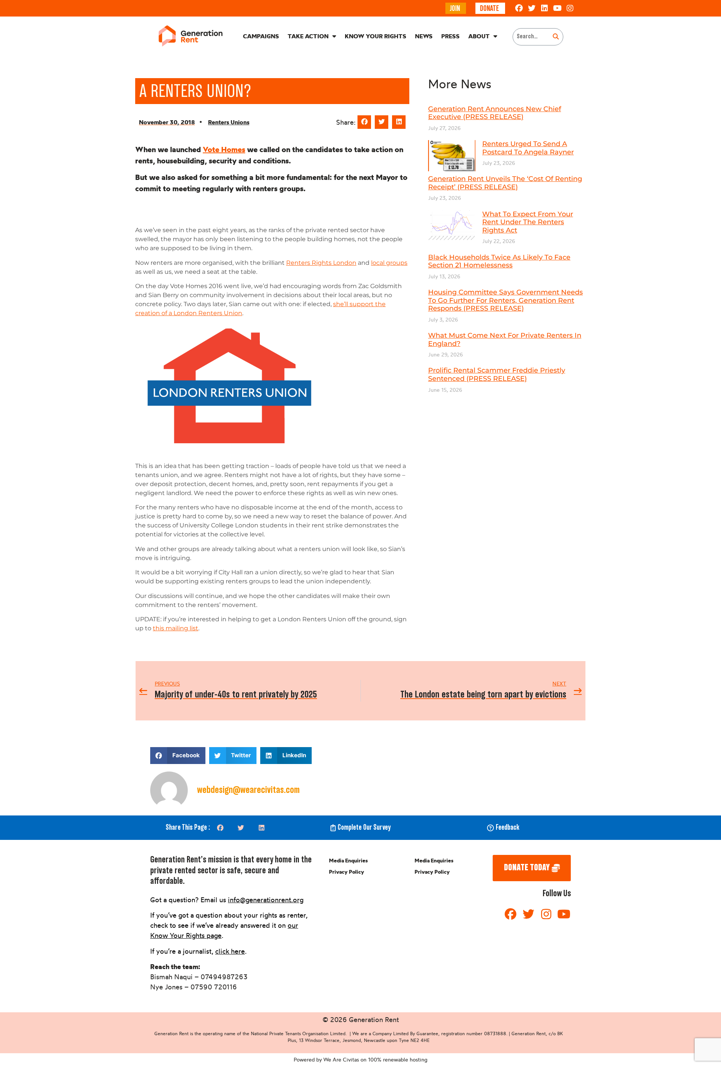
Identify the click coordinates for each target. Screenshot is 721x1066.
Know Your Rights (375, 36)
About (479, 36)
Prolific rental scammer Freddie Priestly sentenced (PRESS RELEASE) (496, 374)
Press (450, 36)
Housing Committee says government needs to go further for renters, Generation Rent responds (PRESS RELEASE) (505, 300)
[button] (364, 122)
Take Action (308, 36)
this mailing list (175, 628)
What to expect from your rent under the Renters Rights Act (527, 222)
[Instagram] (570, 8)
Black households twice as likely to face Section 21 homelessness (499, 261)
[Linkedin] (544, 8)
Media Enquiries (348, 860)
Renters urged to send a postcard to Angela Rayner (528, 148)
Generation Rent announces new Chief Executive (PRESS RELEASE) (494, 113)
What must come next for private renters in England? (504, 339)
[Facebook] (518, 8)
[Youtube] (557, 8)
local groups (389, 262)
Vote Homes (224, 149)
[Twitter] (531, 8)
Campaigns (261, 36)
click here (230, 951)
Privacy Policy (346, 871)
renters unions (228, 122)
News (424, 36)
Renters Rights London (321, 262)
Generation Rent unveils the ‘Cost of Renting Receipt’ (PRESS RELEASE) (505, 183)
